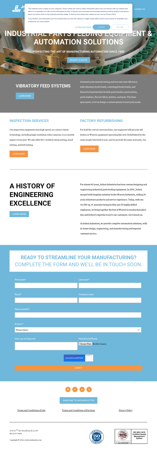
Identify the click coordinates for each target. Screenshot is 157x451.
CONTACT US (139, 9)
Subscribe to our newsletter (78, 400)
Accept (101, 27)
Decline (120, 27)
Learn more (25, 96)
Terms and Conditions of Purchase (78, 410)
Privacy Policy (126, 410)
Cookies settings (83, 27)
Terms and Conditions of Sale (31, 410)
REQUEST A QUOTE (78, 60)
